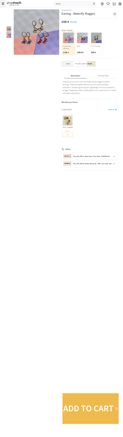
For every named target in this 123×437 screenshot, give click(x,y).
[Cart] (114, 3)
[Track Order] (102, 3)
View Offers (73, 22)
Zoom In (111, 109)
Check (89, 64)
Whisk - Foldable (68, 127)
